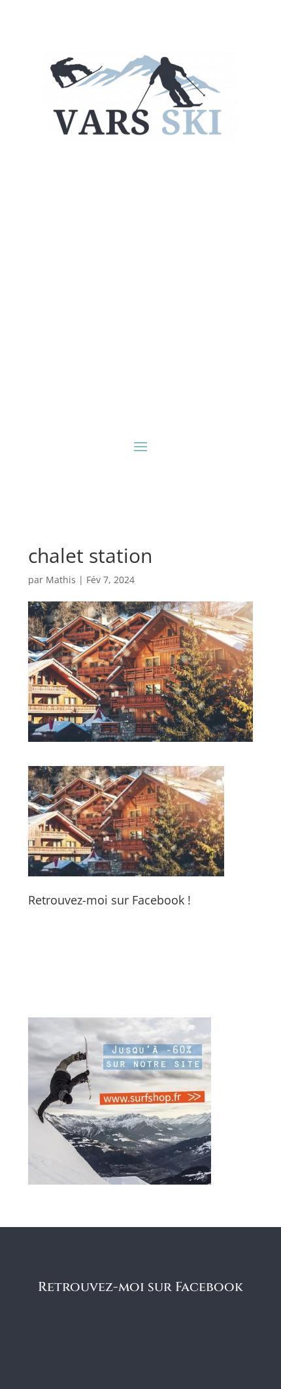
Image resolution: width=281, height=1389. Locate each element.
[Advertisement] (140, 288)
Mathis (61, 579)
